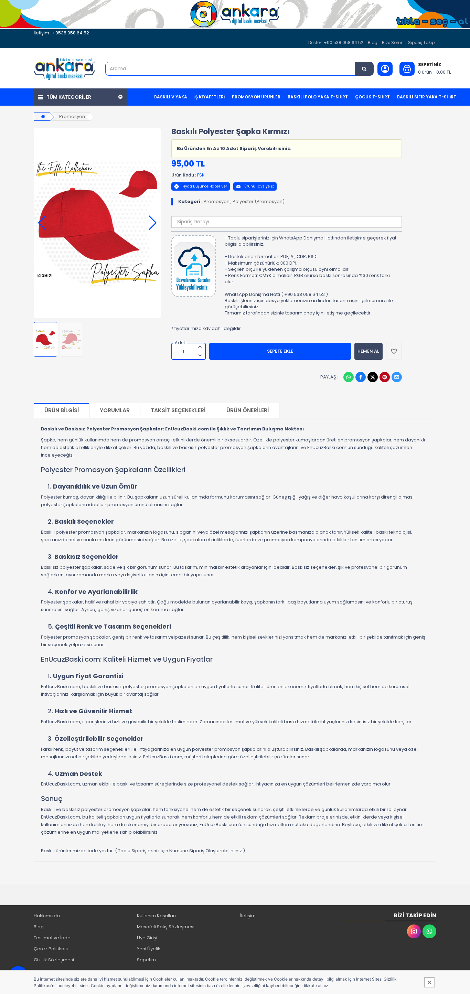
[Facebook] (360, 377)
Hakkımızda (47, 915)
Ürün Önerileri (247, 410)
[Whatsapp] (348, 377)
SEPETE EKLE (280, 351)
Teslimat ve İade (52, 937)
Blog (372, 42)
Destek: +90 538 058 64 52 (335, 42)
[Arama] (364, 69)
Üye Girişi (147, 937)
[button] (42, 223)
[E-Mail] (397, 377)
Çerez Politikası (51, 948)
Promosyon (72, 116)
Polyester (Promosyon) (259, 201)
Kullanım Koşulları (156, 915)
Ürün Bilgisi (61, 410)
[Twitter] (372, 377)
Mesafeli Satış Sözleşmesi (165, 926)
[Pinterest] (385, 377)
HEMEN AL (368, 351)
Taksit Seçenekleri (178, 410)
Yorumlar (115, 410)
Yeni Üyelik (148, 948)
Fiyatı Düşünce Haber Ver (204, 186)
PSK (200, 175)
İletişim (248, 915)
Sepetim (146, 959)
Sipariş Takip (421, 42)
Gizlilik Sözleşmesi (54, 959)
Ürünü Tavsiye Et (259, 186)
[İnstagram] (414, 931)
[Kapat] (429, 982)
